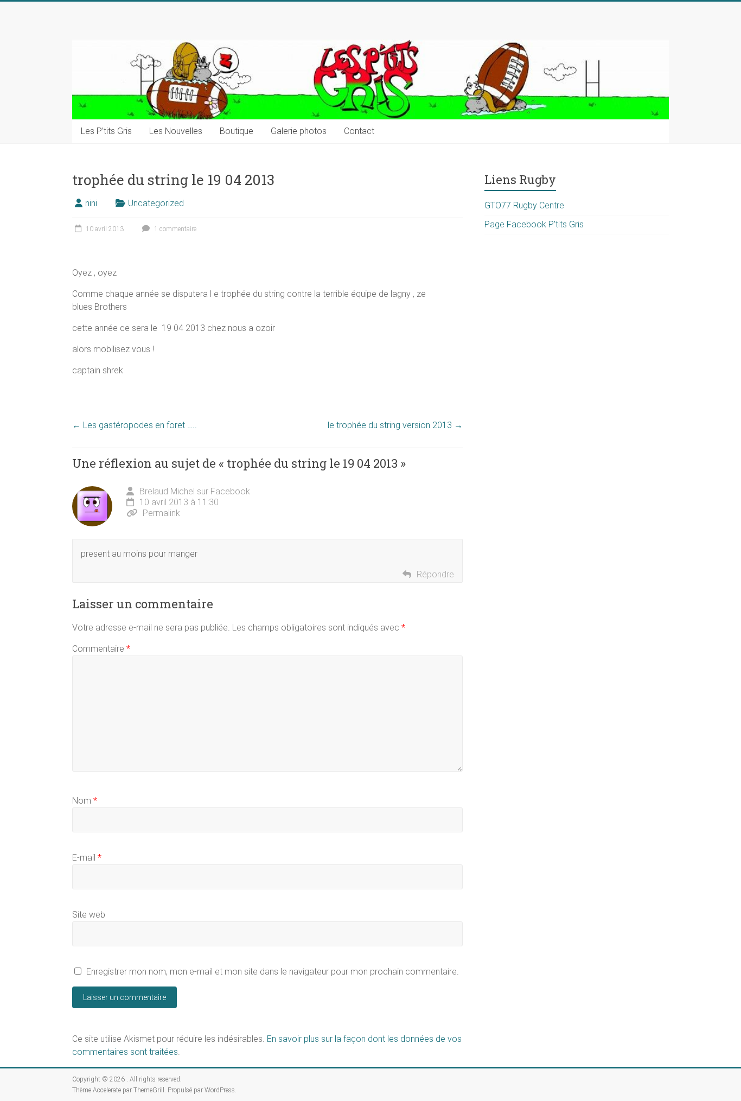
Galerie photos (299, 131)
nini (91, 203)
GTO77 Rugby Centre (524, 205)
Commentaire (101, 649)
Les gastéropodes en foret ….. (134, 425)
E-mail (86, 857)
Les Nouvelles (175, 131)
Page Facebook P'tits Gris (534, 224)
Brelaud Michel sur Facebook (194, 491)
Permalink (161, 513)
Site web (88, 914)
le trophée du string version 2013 (395, 425)
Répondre (435, 574)
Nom (84, 800)
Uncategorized (156, 203)
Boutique (236, 131)
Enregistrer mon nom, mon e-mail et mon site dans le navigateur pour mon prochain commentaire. (272, 971)
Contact (359, 131)
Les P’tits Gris (106, 131)
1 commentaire (174, 229)
